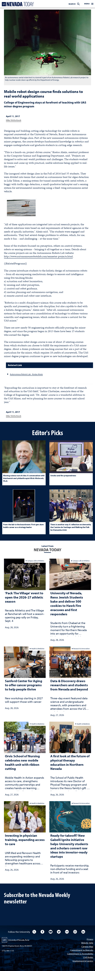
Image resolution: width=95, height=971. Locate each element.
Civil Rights (88, 957)
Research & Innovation (81, 648)
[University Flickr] (67, 932)
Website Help (87, 943)
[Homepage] (17, 4)
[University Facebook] (42, 932)
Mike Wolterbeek (13, 120)
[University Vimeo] (59, 932)
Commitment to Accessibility (80, 954)
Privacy (90, 939)
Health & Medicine (37, 648)
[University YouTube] (50, 932)
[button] (89, 4)
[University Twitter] (34, 932)
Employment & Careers (83, 961)
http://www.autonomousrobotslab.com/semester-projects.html (38, 256)
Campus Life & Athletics (35, 561)
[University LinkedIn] (83, 932)
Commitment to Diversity (81, 950)
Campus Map (87, 947)
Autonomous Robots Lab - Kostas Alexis (26, 374)
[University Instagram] (75, 932)
